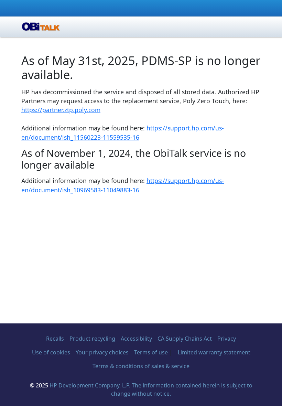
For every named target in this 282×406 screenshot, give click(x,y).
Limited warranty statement (214, 352)
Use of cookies (51, 352)
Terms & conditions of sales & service (141, 366)
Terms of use (151, 352)
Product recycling (92, 338)
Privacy (226, 338)
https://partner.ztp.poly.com (60, 110)
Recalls (55, 338)
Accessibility (136, 338)
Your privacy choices (102, 352)
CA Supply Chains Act (185, 338)
